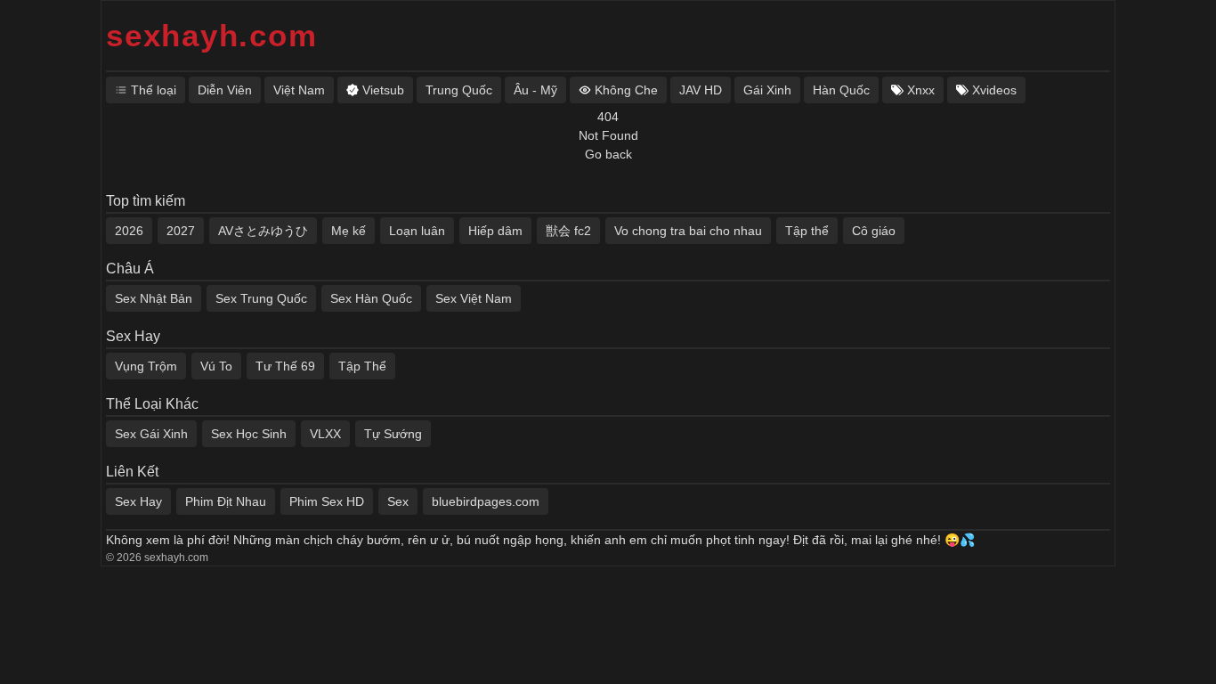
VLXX (325, 434)
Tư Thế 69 (285, 366)
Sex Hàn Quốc (371, 298)
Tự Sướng (393, 434)
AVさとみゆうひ (263, 231)
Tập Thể (362, 366)
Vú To (216, 366)
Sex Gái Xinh (151, 434)
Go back (608, 154)
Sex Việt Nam (473, 298)
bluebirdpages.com (485, 501)
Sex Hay (138, 501)
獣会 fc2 (568, 231)
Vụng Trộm (146, 366)
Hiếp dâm (495, 231)
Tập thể (807, 231)
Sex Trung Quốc (261, 298)
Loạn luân (417, 231)
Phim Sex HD (326, 501)
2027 (180, 231)
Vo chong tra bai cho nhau (688, 231)
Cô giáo (874, 231)
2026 (129, 231)
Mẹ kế (348, 231)
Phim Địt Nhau (225, 501)
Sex (398, 501)
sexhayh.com (211, 35)
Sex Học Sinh (249, 434)
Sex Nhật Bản (153, 298)
